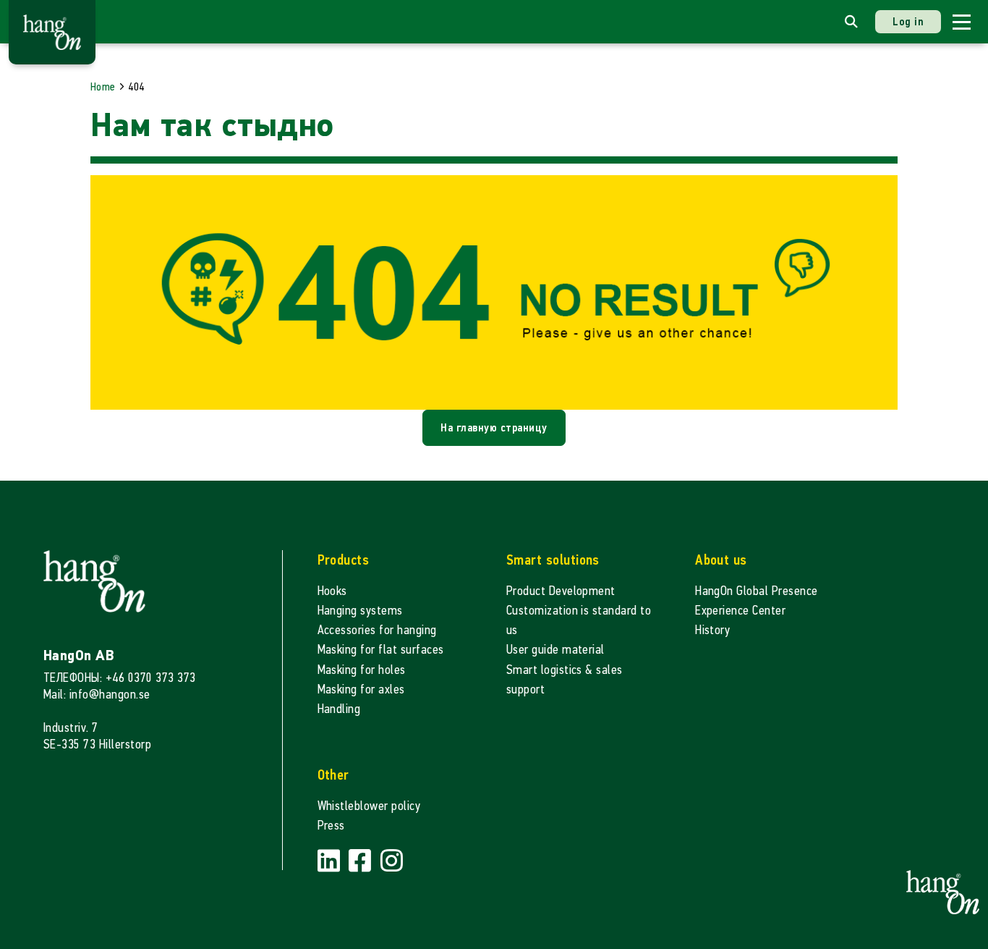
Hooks (332, 591)
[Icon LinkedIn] (331, 861)
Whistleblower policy (369, 806)
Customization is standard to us (578, 620)
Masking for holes (362, 670)
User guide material (555, 649)
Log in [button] (908, 21)
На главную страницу (493, 427)
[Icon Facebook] (362, 861)
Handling (339, 709)
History (712, 630)
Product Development (561, 591)
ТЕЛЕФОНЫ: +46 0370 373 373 (119, 678)
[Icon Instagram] (391, 861)
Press (331, 825)
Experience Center (740, 610)
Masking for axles (361, 689)
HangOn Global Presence (756, 591)
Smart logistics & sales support (564, 680)
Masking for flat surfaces (381, 649)
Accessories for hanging (377, 630)
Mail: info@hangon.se (96, 694)
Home (103, 86)
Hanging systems (360, 610)
